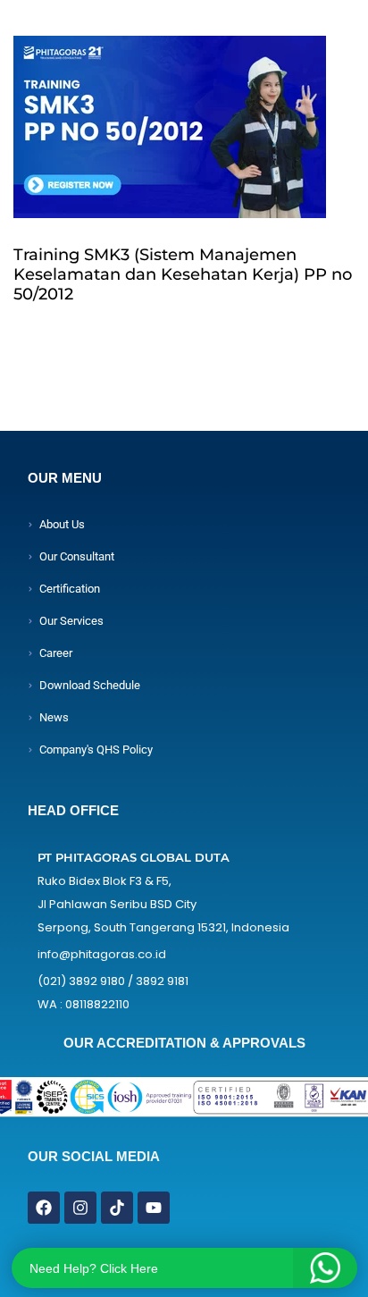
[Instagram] (80, 1208)
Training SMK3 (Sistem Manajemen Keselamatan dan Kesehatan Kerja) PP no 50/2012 (182, 274)
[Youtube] (154, 1208)
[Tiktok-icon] (117, 1208)
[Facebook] (44, 1208)
